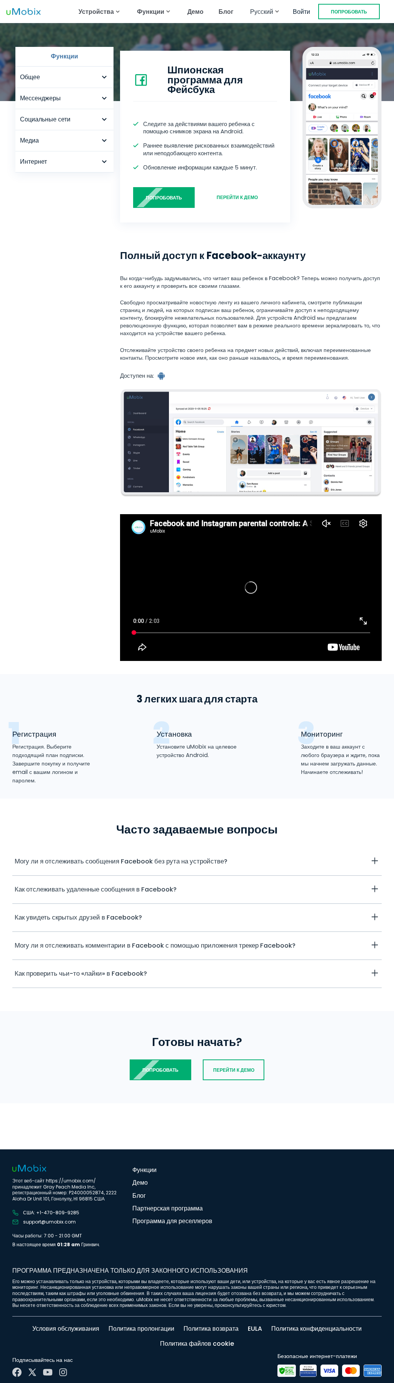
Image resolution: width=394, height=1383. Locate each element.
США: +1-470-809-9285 (51, 1213)
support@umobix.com (49, 1222)
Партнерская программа (167, 1208)
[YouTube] (47, 1372)
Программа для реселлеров (172, 1221)
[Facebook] (17, 1372)
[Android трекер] (162, 376)
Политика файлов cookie (197, 1343)
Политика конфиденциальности (316, 1328)
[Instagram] (63, 1372)
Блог (226, 11)
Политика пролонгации (141, 1328)
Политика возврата (211, 1328)
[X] (32, 1372)
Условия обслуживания (65, 1328)
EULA (255, 1328)
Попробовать (349, 11)
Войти (301, 11)
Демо (195, 11)
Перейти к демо (237, 197)
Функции (144, 1170)
